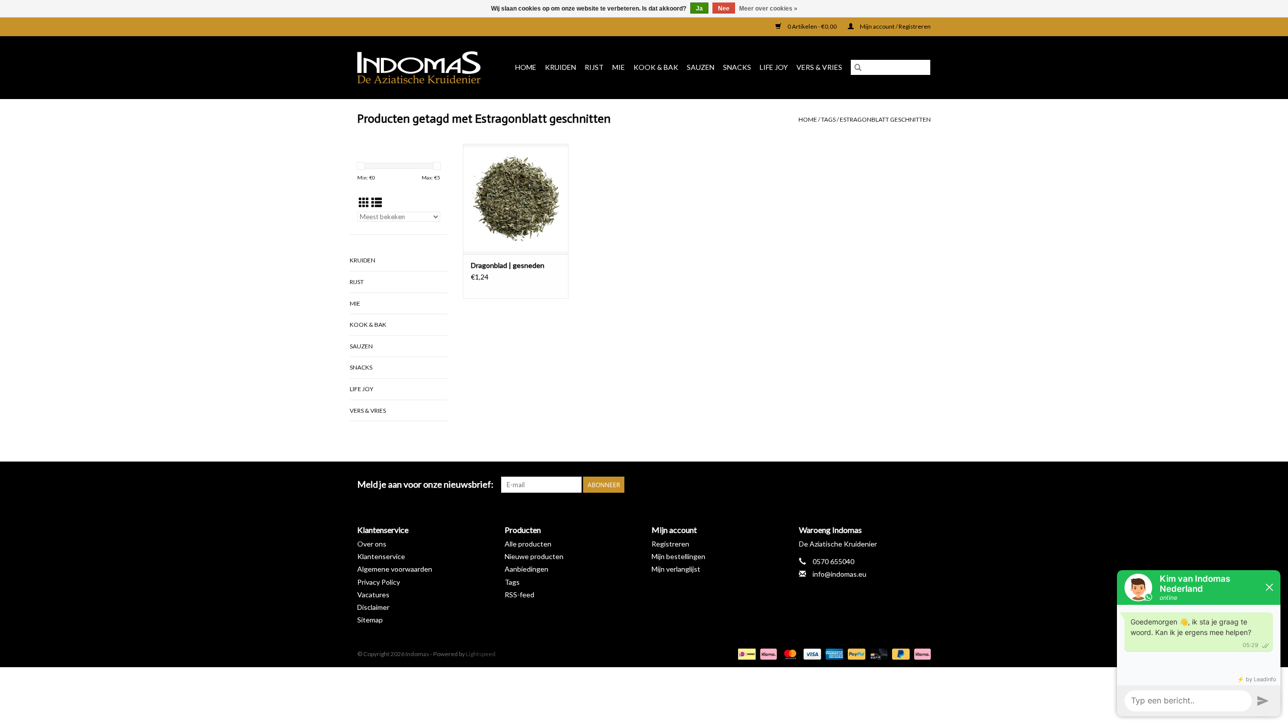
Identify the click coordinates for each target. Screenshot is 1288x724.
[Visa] (811, 653)
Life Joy (774, 67)
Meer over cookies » (768, 8)
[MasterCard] (789, 653)
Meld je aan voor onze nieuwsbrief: (425, 484)
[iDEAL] (745, 653)
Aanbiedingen (526, 569)
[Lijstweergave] (376, 202)
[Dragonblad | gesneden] (516, 199)
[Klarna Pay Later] (921, 653)
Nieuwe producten (534, 556)
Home (525, 67)
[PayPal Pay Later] (900, 653)
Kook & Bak (655, 67)
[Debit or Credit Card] (877, 653)
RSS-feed (519, 594)
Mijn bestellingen (678, 556)
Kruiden (560, 67)
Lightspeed (481, 654)
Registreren (670, 543)
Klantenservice (381, 556)
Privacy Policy (378, 582)
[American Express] (833, 653)
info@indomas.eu (839, 574)
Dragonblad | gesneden (507, 265)
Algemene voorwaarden (394, 569)
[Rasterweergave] (364, 202)
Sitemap (370, 619)
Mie (618, 67)
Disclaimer (373, 607)
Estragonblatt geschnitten (885, 119)
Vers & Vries (819, 67)
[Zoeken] (857, 67)
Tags (828, 119)
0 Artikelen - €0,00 (812, 26)
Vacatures (373, 594)
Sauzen (700, 67)
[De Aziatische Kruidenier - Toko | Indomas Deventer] (422, 67)
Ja (699, 8)
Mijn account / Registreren (895, 26)
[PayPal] (855, 653)
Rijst (594, 67)
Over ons (371, 543)
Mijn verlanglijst (676, 569)
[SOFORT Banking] (767, 653)
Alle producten (528, 543)
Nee (724, 8)
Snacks (737, 67)
